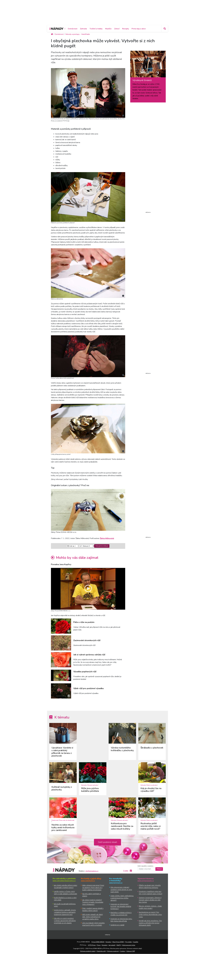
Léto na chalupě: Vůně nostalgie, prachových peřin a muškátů (93, 924)
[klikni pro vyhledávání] (164, 28)
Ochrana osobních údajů (87, 951)
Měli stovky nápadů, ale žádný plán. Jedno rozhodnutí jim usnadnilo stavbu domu (92, 916)
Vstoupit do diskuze (101, 546)
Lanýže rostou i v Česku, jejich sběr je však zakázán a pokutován (65, 892)
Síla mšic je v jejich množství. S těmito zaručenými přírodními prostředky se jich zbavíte (65, 920)
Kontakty (108, 942)
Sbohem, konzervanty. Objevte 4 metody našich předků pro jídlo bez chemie (150, 900)
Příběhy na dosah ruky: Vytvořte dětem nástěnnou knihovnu (150, 886)
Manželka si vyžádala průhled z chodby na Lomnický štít (121, 913)
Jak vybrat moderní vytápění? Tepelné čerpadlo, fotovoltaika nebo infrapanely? (92, 902)
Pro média (128, 942)
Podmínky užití (101, 951)
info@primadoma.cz (91, 871)
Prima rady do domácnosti (66, 820)
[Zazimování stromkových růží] (61, 642)
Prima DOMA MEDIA (97, 942)
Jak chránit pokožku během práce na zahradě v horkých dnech (65, 886)
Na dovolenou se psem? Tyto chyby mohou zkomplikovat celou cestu (150, 914)
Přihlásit (159, 869)
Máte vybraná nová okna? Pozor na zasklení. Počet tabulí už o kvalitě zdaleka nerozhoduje (93, 887)
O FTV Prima (92, 945)
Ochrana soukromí (113, 951)
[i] (88, 92)
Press (98, 945)
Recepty (125, 28)
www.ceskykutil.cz (88, 881)
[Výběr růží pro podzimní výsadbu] (61, 691)
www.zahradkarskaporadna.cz (64, 881)
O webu (125, 870)
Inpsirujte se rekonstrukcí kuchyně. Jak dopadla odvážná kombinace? (121, 906)
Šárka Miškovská (107, 538)
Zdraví (116, 28)
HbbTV (119, 945)
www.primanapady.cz (146, 881)
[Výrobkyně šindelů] (148, 65)
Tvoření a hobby (96, 28)
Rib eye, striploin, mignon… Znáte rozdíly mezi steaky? (150, 907)
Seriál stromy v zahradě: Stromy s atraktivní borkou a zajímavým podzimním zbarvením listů (65, 912)
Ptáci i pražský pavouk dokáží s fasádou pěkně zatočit (92, 909)
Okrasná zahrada (92, 785)
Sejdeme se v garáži (117, 925)
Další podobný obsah (107, 842)
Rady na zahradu (152, 785)
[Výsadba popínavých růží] (61, 675)
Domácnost (72, 28)
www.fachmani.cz (115, 883)
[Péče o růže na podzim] (61, 626)
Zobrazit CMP (131, 951)
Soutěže (135, 942)
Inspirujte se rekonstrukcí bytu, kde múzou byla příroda (121, 920)
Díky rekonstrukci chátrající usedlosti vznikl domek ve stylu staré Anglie (121, 889)
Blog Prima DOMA (118, 942)
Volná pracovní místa (128, 945)
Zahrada (83, 28)
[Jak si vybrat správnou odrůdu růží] (61, 659)
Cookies (122, 951)
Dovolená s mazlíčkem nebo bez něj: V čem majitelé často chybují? (150, 892)
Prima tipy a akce (139, 28)
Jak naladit (112, 945)
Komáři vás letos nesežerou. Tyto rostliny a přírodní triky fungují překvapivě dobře (150, 923)
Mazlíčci (108, 28)
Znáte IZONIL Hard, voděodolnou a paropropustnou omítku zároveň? (122, 898)
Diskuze (86, 546)
